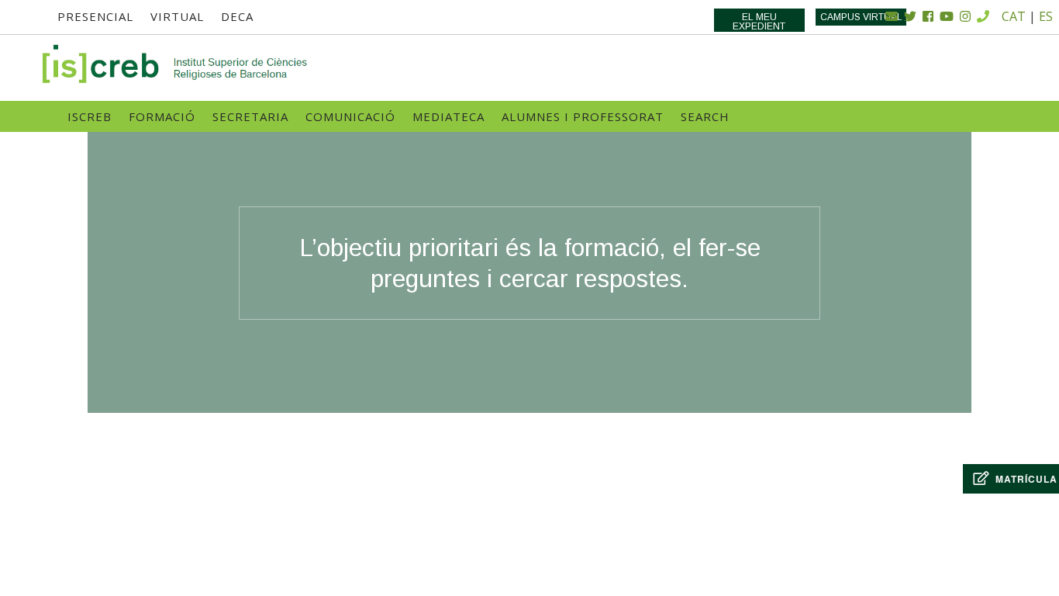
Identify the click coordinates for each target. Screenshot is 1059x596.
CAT (1014, 16)
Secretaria (250, 116)
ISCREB (89, 116)
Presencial (95, 16)
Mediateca (448, 116)
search (705, 116)
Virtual (177, 16)
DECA (237, 16)
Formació (162, 116)
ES (1046, 16)
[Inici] (176, 64)
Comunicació (350, 116)
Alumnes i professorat (583, 116)
